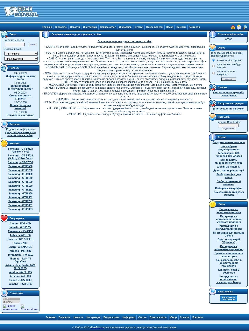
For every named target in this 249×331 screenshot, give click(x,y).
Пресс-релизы (154, 27)
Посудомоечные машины (229, 142)
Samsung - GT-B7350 (20, 162)
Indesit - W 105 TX (20, 227)
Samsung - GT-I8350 (20, 193)
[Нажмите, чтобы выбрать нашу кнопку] (228, 300)
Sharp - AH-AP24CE (20, 246)
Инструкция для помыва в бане (228, 234)
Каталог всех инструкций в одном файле (228, 94)
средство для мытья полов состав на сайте (20, 134)
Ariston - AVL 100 (20, 276)
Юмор (169, 27)
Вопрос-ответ (108, 27)
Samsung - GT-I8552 (20, 197)
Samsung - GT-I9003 (20, 209)
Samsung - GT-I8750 (20, 201)
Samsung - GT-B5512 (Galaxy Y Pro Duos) (20, 157)
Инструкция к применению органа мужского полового (228, 219)
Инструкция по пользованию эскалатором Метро (228, 279)
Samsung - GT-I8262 (20, 189)
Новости (75, 27)
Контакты (194, 27)
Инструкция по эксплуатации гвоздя (229, 227)
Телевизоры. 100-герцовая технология (229, 154)
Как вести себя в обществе (228, 271)
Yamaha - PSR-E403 (20, 283)
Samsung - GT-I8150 (20, 178)
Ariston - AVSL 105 (20, 272)
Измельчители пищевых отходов (229, 193)
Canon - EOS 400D (20, 280)
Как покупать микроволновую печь (229, 161)
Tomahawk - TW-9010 (20, 254)
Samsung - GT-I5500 (20, 166)
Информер (125, 27)
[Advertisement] (144, 11)
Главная (47, 27)
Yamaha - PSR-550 (20, 250)
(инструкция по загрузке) (228, 108)
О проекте (61, 27)
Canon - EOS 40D (20, 223)
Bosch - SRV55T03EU (20, 239)
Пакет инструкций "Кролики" (228, 241)
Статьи (139, 27)
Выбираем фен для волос (229, 176)
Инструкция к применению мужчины (228, 248)
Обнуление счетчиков (20, 115)
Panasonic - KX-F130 (20, 231)
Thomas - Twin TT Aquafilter (20, 260)
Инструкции (90, 27)
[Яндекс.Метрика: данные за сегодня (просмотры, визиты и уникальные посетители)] (29, 307)
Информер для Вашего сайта (20, 77)
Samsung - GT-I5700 (20, 170)
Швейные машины (228, 166)
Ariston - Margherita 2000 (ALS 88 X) (20, 267)
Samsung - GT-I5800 (20, 174)
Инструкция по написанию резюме (229, 211)
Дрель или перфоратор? (228, 170)
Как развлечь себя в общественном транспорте (229, 263)
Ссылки (181, 27)
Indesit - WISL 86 (20, 235)
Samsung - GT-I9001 (20, 205)
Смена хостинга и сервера (20, 97)
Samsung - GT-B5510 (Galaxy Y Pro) (20, 150)
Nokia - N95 (20, 243)
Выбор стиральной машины (229, 183)
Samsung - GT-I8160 (20, 181)
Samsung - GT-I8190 (20, 185)
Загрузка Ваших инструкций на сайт (20, 87)
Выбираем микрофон (228, 188)
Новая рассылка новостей (20, 107)
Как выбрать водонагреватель (228, 148)
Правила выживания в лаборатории (229, 255)
